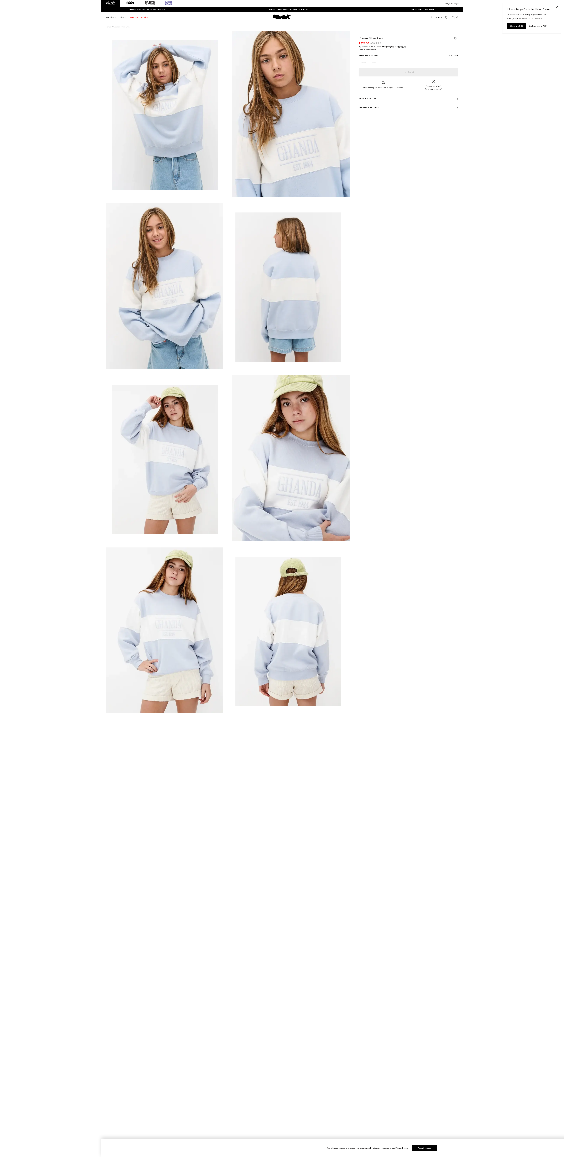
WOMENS (111, 17)
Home (108, 26)
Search (438, 17)
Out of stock (408, 72)
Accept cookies (424, 1148)
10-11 (363, 62)
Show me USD (516, 26)
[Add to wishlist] (455, 38)
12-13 (374, 62)
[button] (110, 3)
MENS (123, 17)
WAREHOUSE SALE (139, 17)
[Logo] (282, 19)
